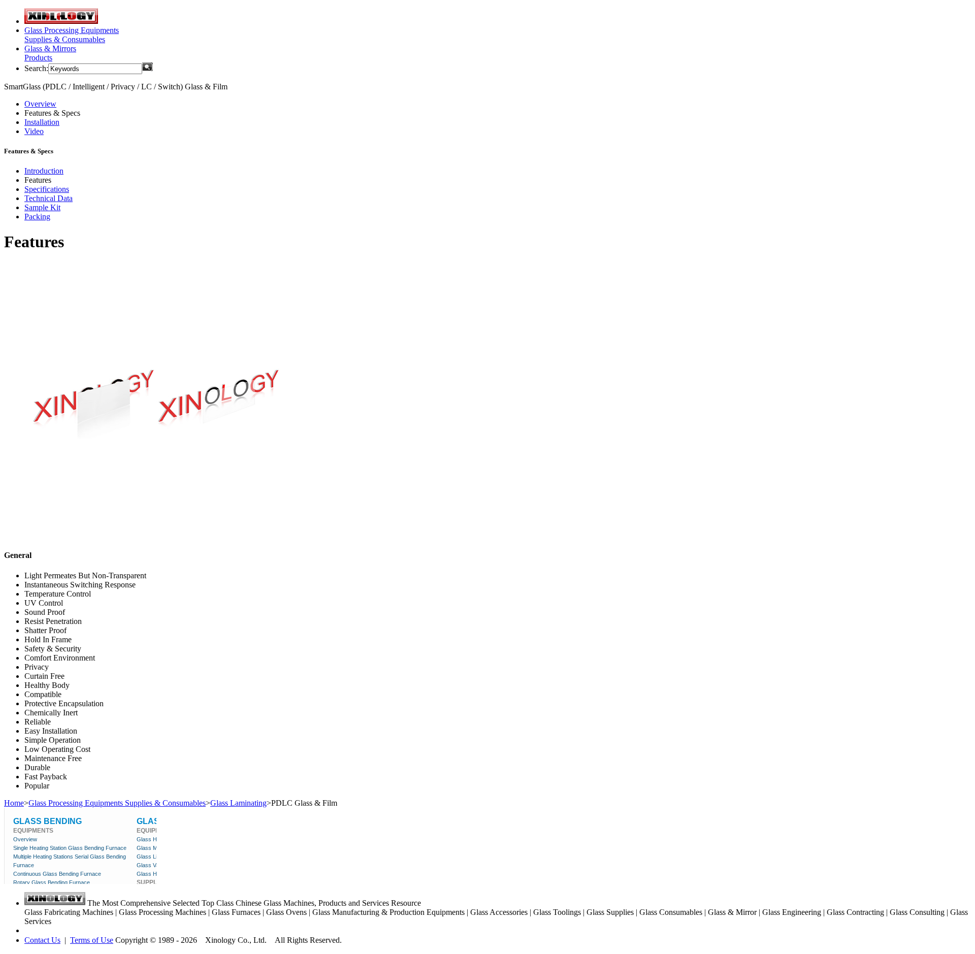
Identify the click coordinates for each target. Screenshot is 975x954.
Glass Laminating (238, 803)
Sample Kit (42, 207)
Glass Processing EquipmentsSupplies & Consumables (71, 35)
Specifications (46, 189)
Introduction (43, 171)
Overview (40, 104)
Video (34, 131)
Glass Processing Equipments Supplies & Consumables (117, 803)
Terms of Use (91, 940)
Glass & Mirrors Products (50, 53)
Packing (37, 216)
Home (14, 803)
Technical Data (48, 198)
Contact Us (42, 940)
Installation (41, 122)
